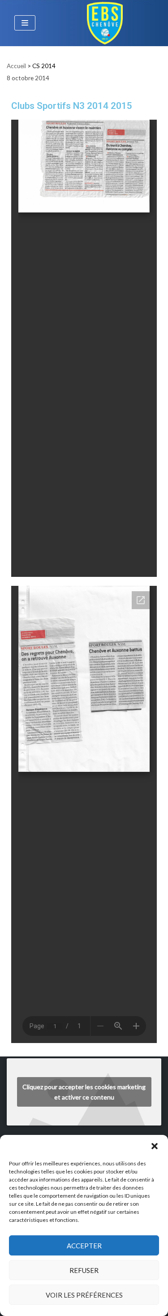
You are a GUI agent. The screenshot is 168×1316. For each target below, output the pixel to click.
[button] (154, 1146)
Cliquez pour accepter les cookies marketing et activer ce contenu (84, 1092)
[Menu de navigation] (24, 22)
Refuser (84, 1270)
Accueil (16, 65)
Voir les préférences (84, 1295)
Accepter (84, 1246)
